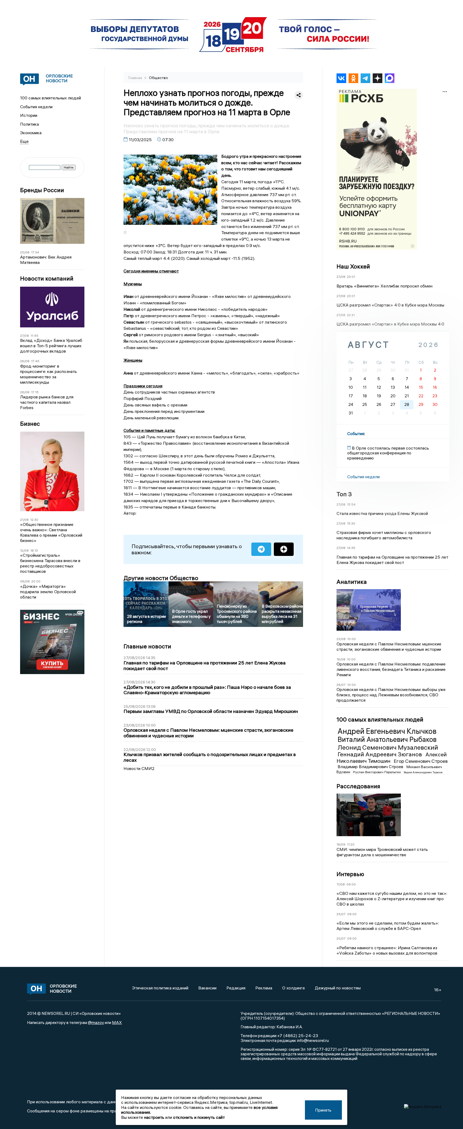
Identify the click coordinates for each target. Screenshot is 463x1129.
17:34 (35, 252)
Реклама (263, 987)
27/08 (24, 336)
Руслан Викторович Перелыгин (377, 772)
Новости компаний (46, 278)
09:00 (351, 884)
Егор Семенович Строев (421, 761)
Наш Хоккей (353, 266)
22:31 (351, 315)
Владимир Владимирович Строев (371, 766)
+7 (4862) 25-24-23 (297, 1035)
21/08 (24, 520)
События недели (36, 106)
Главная (135, 77)
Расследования (358, 786)
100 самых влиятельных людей (50, 97)
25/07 (341, 914)
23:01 (351, 277)
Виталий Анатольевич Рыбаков (387, 739)
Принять (323, 1110)
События (355, 433)
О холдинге (293, 987)
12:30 (34, 520)
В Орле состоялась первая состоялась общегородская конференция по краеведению (388, 453)
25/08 (24, 252)
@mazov (96, 1022)
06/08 (25, 581)
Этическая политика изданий (160, 987)
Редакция (235, 987)
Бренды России (42, 190)
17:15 (35, 392)
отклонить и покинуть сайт (199, 1117)
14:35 (351, 548)
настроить (154, 1117)
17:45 (35, 361)
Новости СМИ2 (139, 768)
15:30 (351, 523)
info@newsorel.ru (313, 1040)
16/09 (341, 844)
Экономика (31, 132)
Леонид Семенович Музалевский (388, 747)
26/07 (341, 685)
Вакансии (207, 987)
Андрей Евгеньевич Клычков (387, 731)
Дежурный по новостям (338, 987)
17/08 (341, 884)
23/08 (341, 639)
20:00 (35, 581)
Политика (29, 124)
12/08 (24, 550)
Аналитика (352, 581)
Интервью (350, 874)
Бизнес (30, 423)
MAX (117, 1022)
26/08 (24, 361)
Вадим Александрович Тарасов (423, 772)
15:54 (351, 504)
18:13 (34, 550)
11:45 (34, 336)
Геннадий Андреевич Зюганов (380, 754)
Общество (158, 77)
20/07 (341, 938)
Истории (28, 115)
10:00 (351, 639)
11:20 (350, 844)
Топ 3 (344, 494)
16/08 (341, 659)
